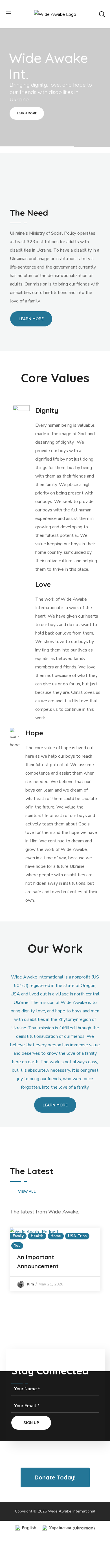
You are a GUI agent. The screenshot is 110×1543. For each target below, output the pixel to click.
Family (18, 1236)
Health (37, 1236)
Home (55, 1236)
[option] (55, 1259)
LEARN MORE (27, 113)
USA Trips (77, 1236)
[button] (102, 14)
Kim (30, 1284)
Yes (17, 1245)
